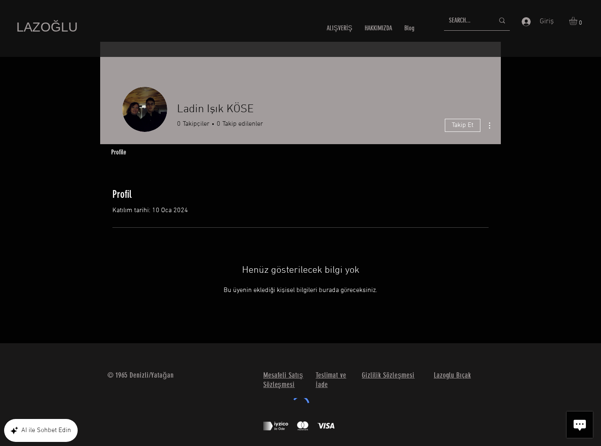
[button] (578, 21)
